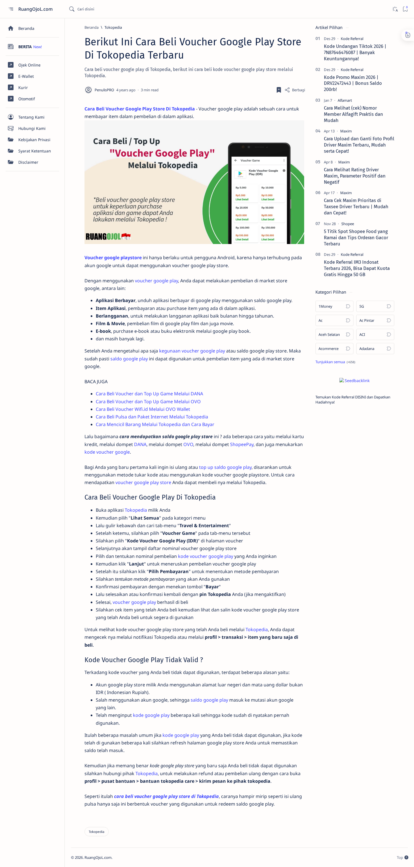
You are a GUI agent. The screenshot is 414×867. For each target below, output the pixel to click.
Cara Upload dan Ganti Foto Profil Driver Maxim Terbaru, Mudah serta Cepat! (359, 145)
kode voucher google (107, 452)
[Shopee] (347, 223)
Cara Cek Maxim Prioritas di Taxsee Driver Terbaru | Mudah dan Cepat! (356, 207)
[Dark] (395, 9)
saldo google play (129, 359)
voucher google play (156, 281)
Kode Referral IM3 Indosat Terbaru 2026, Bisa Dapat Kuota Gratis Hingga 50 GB (357, 268)
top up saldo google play (225, 467)
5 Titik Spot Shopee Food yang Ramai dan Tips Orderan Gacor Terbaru (356, 238)
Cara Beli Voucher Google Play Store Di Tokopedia (139, 109)
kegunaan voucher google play (192, 351)
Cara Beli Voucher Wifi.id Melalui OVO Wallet (143, 409)
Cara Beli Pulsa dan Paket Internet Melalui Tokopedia (152, 417)
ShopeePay (241, 444)
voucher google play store (143, 482)
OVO (188, 444)
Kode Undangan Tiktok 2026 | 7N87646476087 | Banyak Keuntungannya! (355, 52)
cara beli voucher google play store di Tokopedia (166, 796)
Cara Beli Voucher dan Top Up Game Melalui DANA (149, 394)
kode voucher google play (205, 556)
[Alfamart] (345, 100)
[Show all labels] (335, 362)
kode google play (151, 715)
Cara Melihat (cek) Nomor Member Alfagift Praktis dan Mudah (353, 114)
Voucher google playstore (113, 257)
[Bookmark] (405, 9)
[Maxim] (346, 131)
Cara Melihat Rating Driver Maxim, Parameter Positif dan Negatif (355, 176)
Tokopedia (136, 510)
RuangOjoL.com (36, 9)
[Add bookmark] (279, 90)
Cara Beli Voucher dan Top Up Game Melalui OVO (148, 401)
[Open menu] (10, 9)
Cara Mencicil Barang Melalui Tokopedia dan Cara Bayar (155, 424)
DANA (140, 444)
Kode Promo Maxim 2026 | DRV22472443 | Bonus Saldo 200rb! (353, 83)
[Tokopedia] (96, 831)
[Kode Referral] (352, 38)
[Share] (294, 90)
